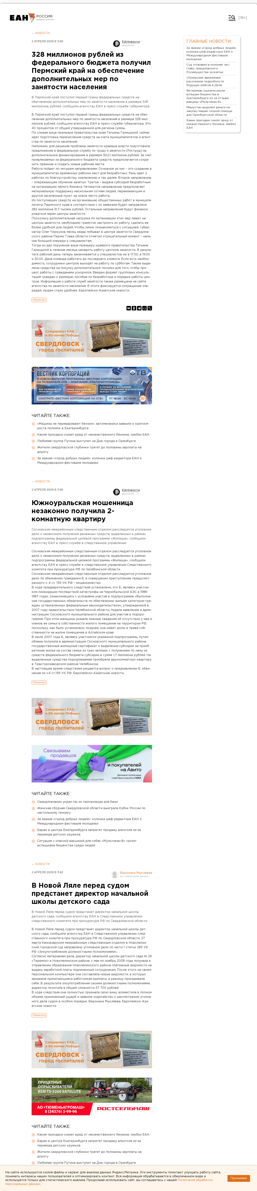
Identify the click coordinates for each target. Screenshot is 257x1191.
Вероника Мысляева (136, 873)
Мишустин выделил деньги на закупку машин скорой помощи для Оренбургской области (209, 111)
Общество (39, 300)
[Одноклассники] (134, 308)
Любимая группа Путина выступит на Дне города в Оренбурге (86, 441)
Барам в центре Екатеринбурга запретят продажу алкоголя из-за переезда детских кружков (89, 832)
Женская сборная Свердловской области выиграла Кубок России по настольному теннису (91, 810)
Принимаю (238, 1178)
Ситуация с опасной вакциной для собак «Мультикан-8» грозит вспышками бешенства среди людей (87, 843)
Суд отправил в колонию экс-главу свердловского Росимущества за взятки (208, 68)
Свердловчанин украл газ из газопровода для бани (77, 802)
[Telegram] (139, 308)
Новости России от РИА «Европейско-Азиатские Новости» (22, 18)
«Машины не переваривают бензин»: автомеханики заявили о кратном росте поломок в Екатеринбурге (92, 426)
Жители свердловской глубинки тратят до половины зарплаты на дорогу (89, 449)
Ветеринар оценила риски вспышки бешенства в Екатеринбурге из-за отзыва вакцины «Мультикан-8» (207, 96)
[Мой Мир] (144, 308)
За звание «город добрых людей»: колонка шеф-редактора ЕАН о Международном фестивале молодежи (89, 460)
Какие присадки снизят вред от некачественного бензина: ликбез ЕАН (93, 434)
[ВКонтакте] (128, 308)
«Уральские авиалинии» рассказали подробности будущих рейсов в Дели (205, 81)
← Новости (40, 33)
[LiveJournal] (150, 308)
